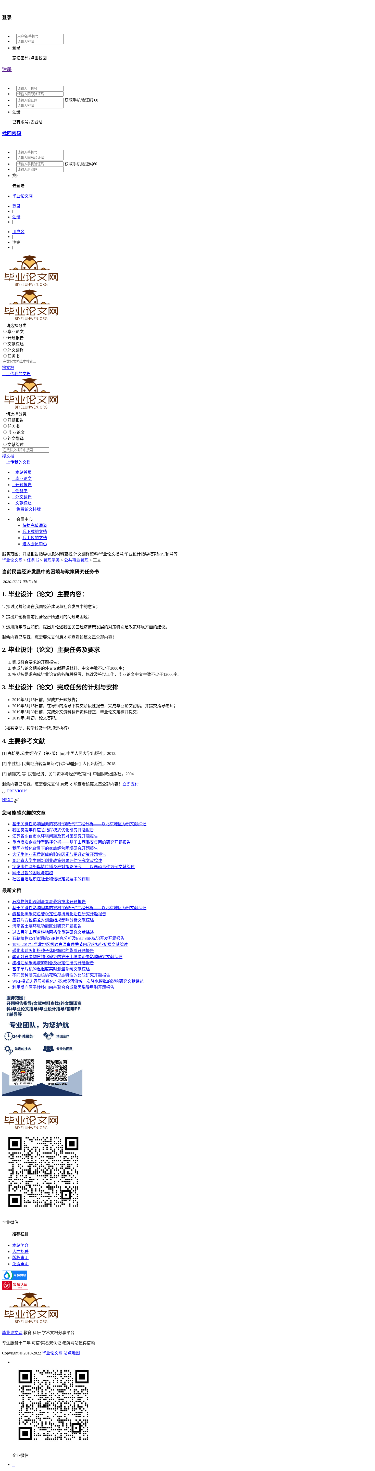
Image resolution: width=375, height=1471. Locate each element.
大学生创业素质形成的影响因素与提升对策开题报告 (59, 854)
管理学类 (51, 560)
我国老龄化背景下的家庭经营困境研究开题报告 (55, 848)
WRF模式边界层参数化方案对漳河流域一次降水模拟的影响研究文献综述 (78, 981)
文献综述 (15, 344)
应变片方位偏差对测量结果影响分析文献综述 (53, 920)
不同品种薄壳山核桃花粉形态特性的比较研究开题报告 (61, 975)
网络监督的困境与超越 (32, 873)
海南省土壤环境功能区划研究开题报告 (47, 926)
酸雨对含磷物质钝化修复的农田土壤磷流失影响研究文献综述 (67, 957)
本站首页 (22, 472)
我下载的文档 (34, 531)
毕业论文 (15, 331)
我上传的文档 (34, 538)
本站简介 (20, 1245)
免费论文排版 (26, 509)
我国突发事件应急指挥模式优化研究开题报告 (53, 830)
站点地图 (72, 1353)
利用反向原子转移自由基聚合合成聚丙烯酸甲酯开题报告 (63, 987)
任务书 (13, 356)
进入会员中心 (34, 544)
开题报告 (15, 338)
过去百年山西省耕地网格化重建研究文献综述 (53, 932)
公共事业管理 (76, 560)
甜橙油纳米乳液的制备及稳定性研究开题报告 (53, 963)
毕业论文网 (12, 560)
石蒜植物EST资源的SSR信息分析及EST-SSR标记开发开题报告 (68, 938)
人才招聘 (20, 1251)
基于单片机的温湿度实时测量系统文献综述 (51, 969)
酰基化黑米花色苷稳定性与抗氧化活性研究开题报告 (59, 914)
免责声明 (20, 1264)
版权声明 (20, 1258)
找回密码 (11, 133)
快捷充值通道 (34, 525)
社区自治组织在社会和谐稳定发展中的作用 (51, 879)
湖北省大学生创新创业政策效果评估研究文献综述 (57, 860)
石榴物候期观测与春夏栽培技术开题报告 (49, 901)
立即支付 (130, 784)
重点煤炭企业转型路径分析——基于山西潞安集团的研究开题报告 (71, 842)
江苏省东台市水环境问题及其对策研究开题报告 (55, 836)
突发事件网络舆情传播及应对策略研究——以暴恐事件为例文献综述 (73, 867)
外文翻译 (15, 350)
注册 (7, 69)
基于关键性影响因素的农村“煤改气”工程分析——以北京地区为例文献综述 (79, 824)
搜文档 (8, 367)
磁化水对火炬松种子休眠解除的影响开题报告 (53, 950)
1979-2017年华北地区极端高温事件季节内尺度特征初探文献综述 (70, 944)
